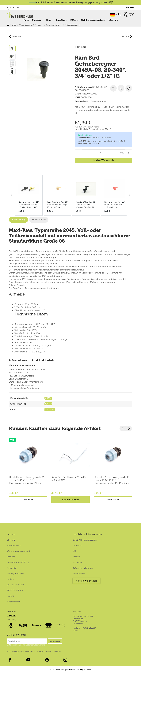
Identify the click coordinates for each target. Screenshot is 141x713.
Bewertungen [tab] (39, 219)
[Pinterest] (47, 660)
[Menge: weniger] (78, 152)
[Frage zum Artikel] (128, 88)
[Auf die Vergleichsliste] (121, 88)
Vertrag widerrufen (86, 580)
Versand (95, 127)
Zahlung (11, 619)
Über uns (113, 20)
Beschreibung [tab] (18, 219)
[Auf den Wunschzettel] (113, 88)
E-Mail (75, 630)
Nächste (125, 36)
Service (11, 534)
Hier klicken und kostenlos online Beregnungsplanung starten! (73, 2)
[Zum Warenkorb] (131, 14)
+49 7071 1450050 (88, 628)
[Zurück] (123, 428)
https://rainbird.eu (30, 388)
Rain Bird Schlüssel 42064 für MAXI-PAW (68, 479)
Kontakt (130, 7)
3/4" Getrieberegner (96, 101)
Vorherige (16, 36)
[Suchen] (119, 14)
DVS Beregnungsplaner (93, 20)
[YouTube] (28, 660)
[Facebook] (10, 660)
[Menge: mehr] (128, 152)
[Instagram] (65, 660)
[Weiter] (129, 428)
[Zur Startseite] (34, 14)
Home (26, 20)
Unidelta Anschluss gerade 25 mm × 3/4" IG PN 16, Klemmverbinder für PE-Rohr (27, 480)
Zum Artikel (28, 499)
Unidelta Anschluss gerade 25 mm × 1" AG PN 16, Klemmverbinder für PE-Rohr (112, 480)
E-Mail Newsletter (16, 635)
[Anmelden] (125, 14)
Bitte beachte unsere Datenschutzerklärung (26, 645)
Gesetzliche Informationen (87, 534)
